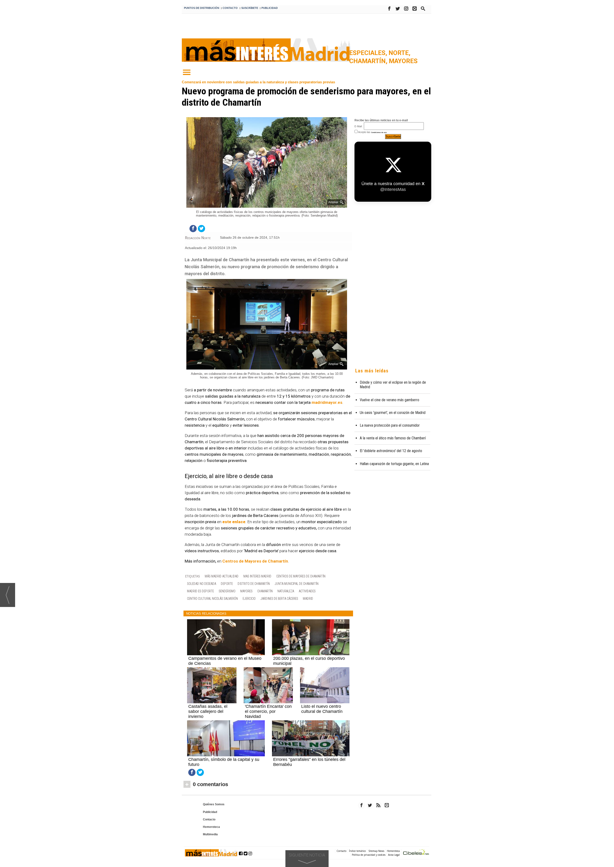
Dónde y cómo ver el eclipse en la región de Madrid (393, 384)
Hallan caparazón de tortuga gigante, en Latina (394, 463)
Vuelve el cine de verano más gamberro (389, 400)
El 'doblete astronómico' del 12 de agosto (391, 451)
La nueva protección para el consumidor (390, 425)
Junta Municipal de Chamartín (297, 584)
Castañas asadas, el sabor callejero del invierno (207, 711)
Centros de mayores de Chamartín (300, 576)
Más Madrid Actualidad (222, 576)
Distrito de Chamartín (254, 584)
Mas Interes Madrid (257, 576)
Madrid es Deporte (200, 591)
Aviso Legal (394, 854)
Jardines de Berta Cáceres (279, 598)
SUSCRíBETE (249, 7)
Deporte (227, 584)
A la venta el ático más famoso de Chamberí (393, 438)
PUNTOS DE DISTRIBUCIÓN (201, 7)
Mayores (403, 61)
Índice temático (357, 851)
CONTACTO (230, 7)
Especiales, (369, 52)
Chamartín (265, 591)
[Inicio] (186, 72)
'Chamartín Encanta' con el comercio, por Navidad (268, 711)
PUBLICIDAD (269, 7)
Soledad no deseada (201, 584)
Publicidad (210, 812)
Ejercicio (249, 598)
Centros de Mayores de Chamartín (255, 561)
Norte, (399, 52)
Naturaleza (285, 591)
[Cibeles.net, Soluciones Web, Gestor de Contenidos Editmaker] (416, 853)
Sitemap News (376, 851)
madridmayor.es (327, 402)
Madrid (308, 598)
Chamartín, (369, 61)
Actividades (307, 591)
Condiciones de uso (379, 132)
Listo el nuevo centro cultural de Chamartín (321, 709)
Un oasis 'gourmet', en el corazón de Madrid (392, 412)
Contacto (209, 819)
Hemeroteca (211, 827)
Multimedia (210, 834)
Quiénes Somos (213, 804)
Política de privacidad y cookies (368, 854)
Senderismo (227, 591)
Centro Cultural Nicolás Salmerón (212, 598)
